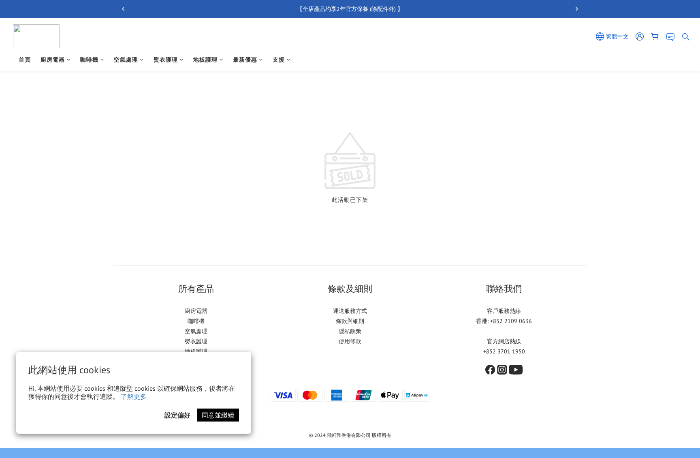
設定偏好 (177, 415)
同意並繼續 (218, 415)
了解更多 (134, 396)
